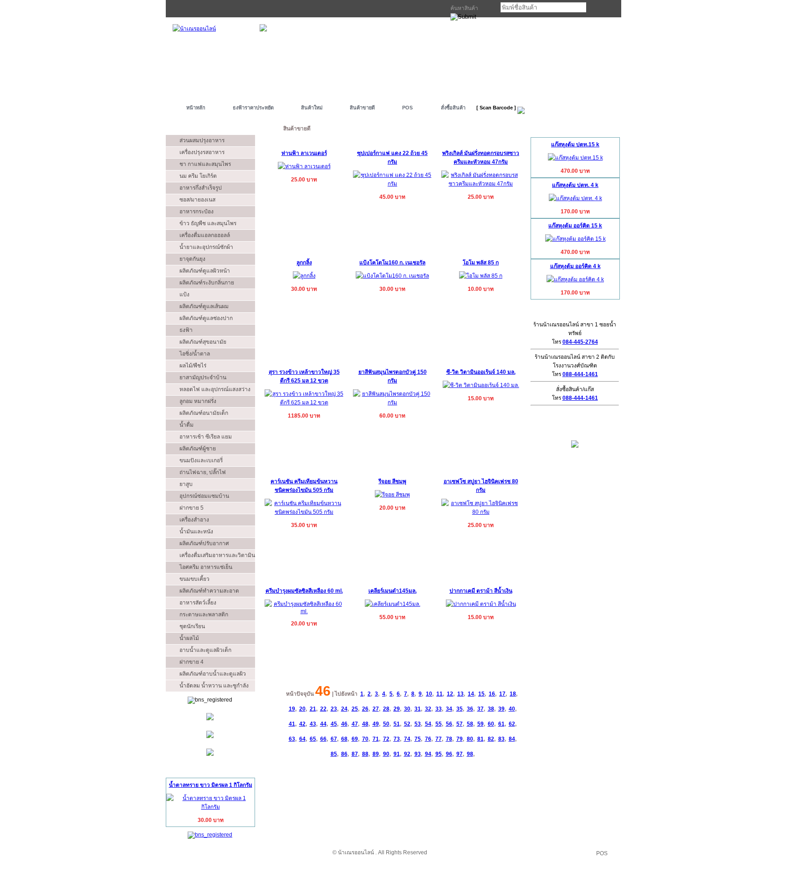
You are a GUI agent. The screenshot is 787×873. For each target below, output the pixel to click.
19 (292, 709)
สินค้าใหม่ (311, 107)
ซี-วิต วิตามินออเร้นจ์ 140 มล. (481, 372)
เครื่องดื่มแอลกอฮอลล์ (204, 235)
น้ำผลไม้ (189, 638)
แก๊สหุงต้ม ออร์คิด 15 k (575, 225)
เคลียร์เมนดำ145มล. (392, 591)
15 (481, 694)
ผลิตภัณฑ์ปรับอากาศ (204, 543)
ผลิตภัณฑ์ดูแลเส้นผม (204, 306)
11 (439, 694)
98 (470, 754)
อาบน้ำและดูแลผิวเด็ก (205, 650)
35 (459, 709)
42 (302, 724)
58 (470, 724)
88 (365, 754)
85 (334, 754)
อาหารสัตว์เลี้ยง (197, 602)
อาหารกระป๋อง (196, 211)
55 (438, 724)
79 (459, 739)
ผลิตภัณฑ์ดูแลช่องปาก (206, 318)
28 (386, 709)
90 (386, 754)
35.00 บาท (304, 525)
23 (334, 709)
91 (397, 754)
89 (376, 754)
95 (438, 754)
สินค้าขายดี (362, 107)
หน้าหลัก (195, 107)
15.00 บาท (481, 398)
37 (480, 709)
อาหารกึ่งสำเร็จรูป (200, 188)
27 (376, 709)
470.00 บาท (575, 171)
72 (386, 739)
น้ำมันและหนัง (196, 531)
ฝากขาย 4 (191, 662)
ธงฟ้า (186, 330)
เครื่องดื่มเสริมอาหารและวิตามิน (217, 555)
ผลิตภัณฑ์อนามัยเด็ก (203, 413)
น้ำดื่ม (186, 425)
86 (344, 754)
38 (491, 709)
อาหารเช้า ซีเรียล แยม (205, 437)
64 (302, 739)
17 (502, 694)
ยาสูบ (186, 484)
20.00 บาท (392, 508)
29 (397, 709)
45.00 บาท (392, 197)
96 (449, 754)
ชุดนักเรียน (192, 626)
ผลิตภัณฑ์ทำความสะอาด (209, 591)
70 (365, 739)
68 (344, 739)
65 (313, 739)
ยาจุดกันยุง (192, 259)
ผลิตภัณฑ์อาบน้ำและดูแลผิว (212, 674)
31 (417, 709)
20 (302, 709)
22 (323, 709)
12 (450, 694)
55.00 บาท (392, 617)
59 (480, 724)
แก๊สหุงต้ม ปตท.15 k (575, 144)
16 (492, 694)
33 (438, 709)
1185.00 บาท (304, 416)
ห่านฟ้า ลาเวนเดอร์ (304, 153)
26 (365, 709)
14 (471, 694)
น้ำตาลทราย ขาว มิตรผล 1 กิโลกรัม (210, 785)
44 (323, 724)
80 (470, 739)
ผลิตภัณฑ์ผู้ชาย (197, 448)
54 (428, 724)
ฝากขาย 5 (191, 508)
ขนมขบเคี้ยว (194, 579)
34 (449, 709)
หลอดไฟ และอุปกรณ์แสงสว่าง (214, 389)
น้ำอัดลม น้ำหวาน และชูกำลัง (214, 685)
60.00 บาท (392, 416)
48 (365, 724)
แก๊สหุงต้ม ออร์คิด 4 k (575, 266)
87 (355, 754)
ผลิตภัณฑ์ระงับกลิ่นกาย (206, 282)
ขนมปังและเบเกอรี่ (201, 460)
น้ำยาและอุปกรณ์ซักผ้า (206, 247)
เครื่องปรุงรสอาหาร (202, 152)
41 (292, 724)
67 (334, 739)
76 (428, 739)
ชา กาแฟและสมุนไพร (205, 164)
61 (501, 724)
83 (501, 739)
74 (407, 739)
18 (513, 694)
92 (407, 754)
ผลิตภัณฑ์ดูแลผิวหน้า (204, 271)
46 (344, 724)
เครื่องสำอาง (194, 520)
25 (355, 709)
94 (428, 754)
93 (417, 754)
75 (417, 739)
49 (376, 724)
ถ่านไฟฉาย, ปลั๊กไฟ (202, 472)
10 (429, 694)
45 (334, 724)
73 (397, 739)
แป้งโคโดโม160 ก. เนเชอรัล (392, 262)
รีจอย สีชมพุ (392, 481)
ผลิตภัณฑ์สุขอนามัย (202, 342)
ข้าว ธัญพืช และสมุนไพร (207, 223)
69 (355, 739)
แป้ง (184, 294)
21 (313, 709)
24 (344, 709)
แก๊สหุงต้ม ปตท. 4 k (575, 185)
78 (449, 739)
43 (313, 724)
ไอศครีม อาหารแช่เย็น (205, 567)
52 (407, 724)
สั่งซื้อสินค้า (453, 107)
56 (449, 724)
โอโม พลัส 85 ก (481, 262)
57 (459, 724)
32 (428, 709)
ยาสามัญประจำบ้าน (202, 377)
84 (512, 739)
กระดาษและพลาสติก (203, 614)
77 (438, 739)
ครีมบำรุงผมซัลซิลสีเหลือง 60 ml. (304, 591)
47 (355, 724)
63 (292, 739)
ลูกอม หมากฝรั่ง (197, 401)
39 (501, 709)
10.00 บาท (481, 289)
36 (470, 709)
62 (512, 724)
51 (397, 724)
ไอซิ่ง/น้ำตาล (194, 354)
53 (417, 724)
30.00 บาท (211, 820)
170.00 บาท (575, 211)
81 (480, 739)
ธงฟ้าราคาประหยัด (253, 107)
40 (512, 709)
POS (407, 107)
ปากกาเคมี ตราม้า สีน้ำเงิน (481, 591)
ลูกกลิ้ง (304, 262)
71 (376, 739)
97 (459, 754)
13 (460, 694)
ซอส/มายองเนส (197, 199)
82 (491, 739)
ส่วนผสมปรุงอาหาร (202, 140)
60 (491, 724)
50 (386, 724)
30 (407, 709)
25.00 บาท (304, 179)
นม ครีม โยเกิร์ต (198, 176)
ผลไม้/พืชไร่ (192, 365)
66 (323, 739)
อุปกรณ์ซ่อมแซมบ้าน (204, 496)
